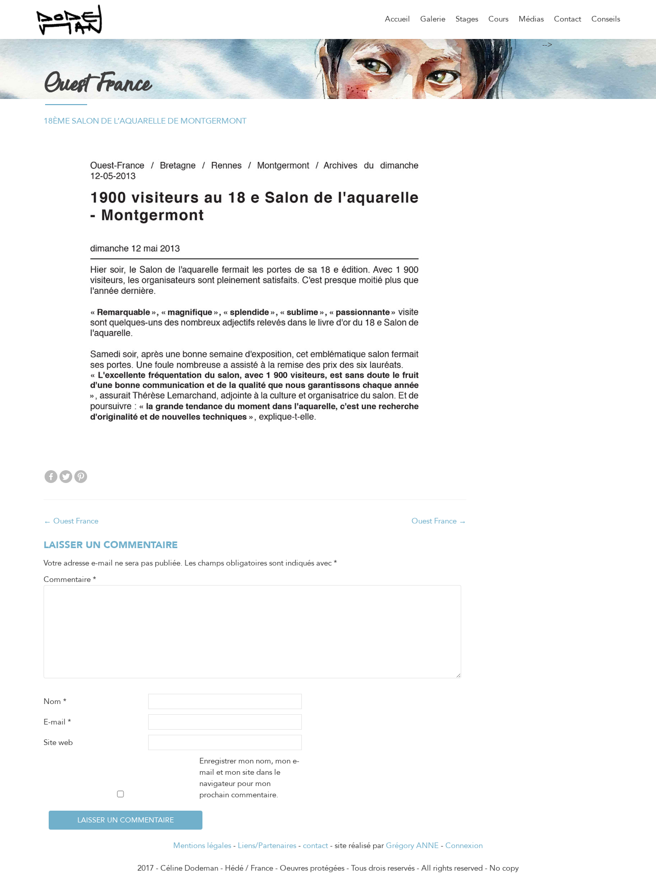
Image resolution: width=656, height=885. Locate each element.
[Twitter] (65, 476)
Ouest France (71, 521)
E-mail (57, 722)
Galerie (432, 19)
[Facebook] (51, 476)
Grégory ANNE (412, 845)
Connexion (464, 845)
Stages (467, 19)
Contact (567, 19)
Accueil (397, 19)
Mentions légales (202, 845)
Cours (498, 19)
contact (315, 845)
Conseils (605, 19)
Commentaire (70, 579)
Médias (531, 19)
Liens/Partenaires (267, 845)
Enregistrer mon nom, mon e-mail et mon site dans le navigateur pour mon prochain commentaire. (249, 778)
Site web (58, 742)
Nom (55, 701)
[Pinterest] (80, 476)
